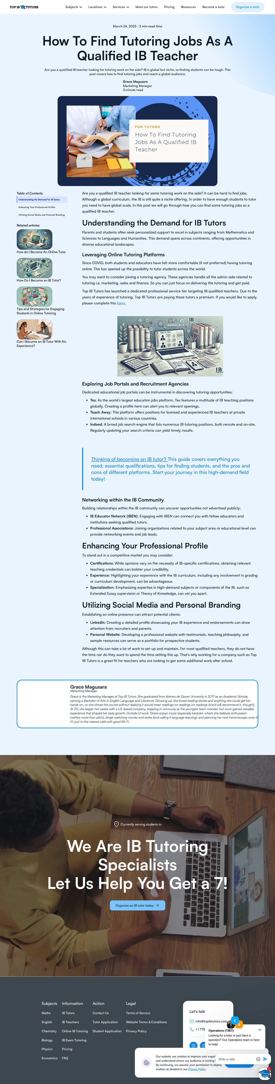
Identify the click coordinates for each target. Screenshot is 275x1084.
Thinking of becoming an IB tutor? (129, 459)
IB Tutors (68, 1013)
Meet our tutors (146, 7)
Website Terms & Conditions (146, 1022)
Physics (47, 1049)
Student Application (107, 1031)
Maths (46, 1013)
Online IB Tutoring (75, 1031)
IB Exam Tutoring (74, 1040)
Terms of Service (138, 1013)
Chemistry (49, 1031)
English (47, 1022)
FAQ (65, 1058)
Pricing (169, 7)
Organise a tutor (247, 7)
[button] (73, 7)
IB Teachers (70, 1022)
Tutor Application (105, 1022)
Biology (47, 1040)
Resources (188, 7)
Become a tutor (213, 7)
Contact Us (101, 1013)
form (121, 303)
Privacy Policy (196, 1069)
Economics (50, 1058)
